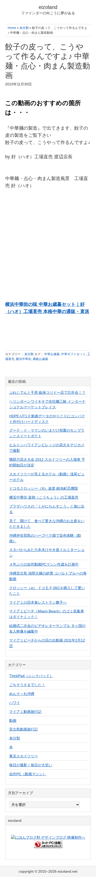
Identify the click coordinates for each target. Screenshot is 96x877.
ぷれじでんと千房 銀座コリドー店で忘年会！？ (47, 392)
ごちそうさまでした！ (27, 685)
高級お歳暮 (40, 359)
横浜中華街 (23, 359)
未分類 (29, 354)
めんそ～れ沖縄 (21, 694)
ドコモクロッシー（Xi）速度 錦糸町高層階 (43, 488)
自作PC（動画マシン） (27, 774)
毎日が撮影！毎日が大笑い (30, 765)
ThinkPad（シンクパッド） (31, 676)
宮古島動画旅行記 (23, 729)
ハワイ (14, 703)
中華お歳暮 (52, 354)
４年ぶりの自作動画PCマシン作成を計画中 (44, 564)
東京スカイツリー (23, 756)
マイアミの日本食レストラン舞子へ (38, 602)
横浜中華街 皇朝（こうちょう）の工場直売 (43, 497)
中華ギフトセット (73, 354)
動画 (12, 720)
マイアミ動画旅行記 (25, 712)
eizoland (48, 7)
